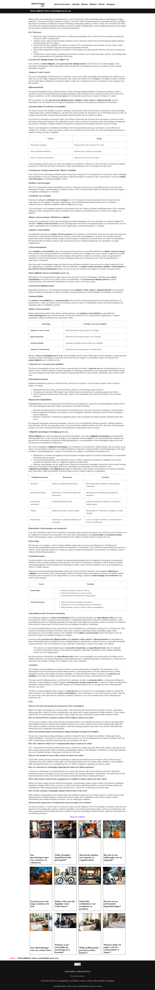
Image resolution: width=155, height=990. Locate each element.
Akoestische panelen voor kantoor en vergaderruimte (88, 857)
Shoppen (111, 4)
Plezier (102, 4)
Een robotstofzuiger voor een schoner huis (40, 948)
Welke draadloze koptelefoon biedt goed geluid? (63, 857)
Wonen (84, 4)
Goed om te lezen (62, 4)
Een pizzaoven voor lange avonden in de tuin (39, 904)
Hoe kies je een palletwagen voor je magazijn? (113, 857)
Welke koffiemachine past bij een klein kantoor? (89, 950)
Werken (93, 4)
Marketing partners (77, 976)
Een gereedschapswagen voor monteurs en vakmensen (39, 859)
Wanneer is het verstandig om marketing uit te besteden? (62, 948)
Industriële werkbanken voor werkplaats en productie (87, 905)
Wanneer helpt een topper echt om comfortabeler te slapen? (112, 948)
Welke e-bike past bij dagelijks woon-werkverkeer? (65, 904)
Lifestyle (76, 4)
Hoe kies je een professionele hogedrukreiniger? (112, 904)
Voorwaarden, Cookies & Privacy (77, 971)
